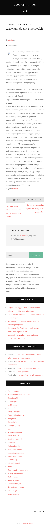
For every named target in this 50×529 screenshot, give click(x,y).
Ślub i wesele (13, 476)
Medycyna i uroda (15, 456)
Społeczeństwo (13, 480)
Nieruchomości (14, 463)
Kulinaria (11, 442)
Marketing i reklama (16, 452)
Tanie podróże (23, 371)
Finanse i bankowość (16, 415)
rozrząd (15, 188)
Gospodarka (12, 422)
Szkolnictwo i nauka (16, 487)
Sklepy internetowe (15, 473)
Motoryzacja (13, 459)
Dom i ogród (13, 398)
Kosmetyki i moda (15, 435)
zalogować (24, 235)
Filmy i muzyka (14, 411)
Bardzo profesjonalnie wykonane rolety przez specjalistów (35, 205)
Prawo (10, 466)
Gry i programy (14, 425)
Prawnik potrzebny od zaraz (28, 368)
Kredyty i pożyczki (15, 439)
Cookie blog (25, 4)
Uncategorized (13, 494)
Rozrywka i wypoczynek (18, 470)
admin (10, 40)
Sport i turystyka (14, 483)
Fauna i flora (13, 408)
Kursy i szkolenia (15, 449)
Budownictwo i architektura (19, 394)
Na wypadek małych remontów (30, 375)
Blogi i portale (13, 391)
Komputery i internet (16, 432)
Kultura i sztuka (14, 446)
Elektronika (12, 404)
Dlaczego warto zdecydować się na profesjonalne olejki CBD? (14, 208)
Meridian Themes (27, 523)
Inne (9, 428)
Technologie (13, 490)
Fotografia (12, 418)
